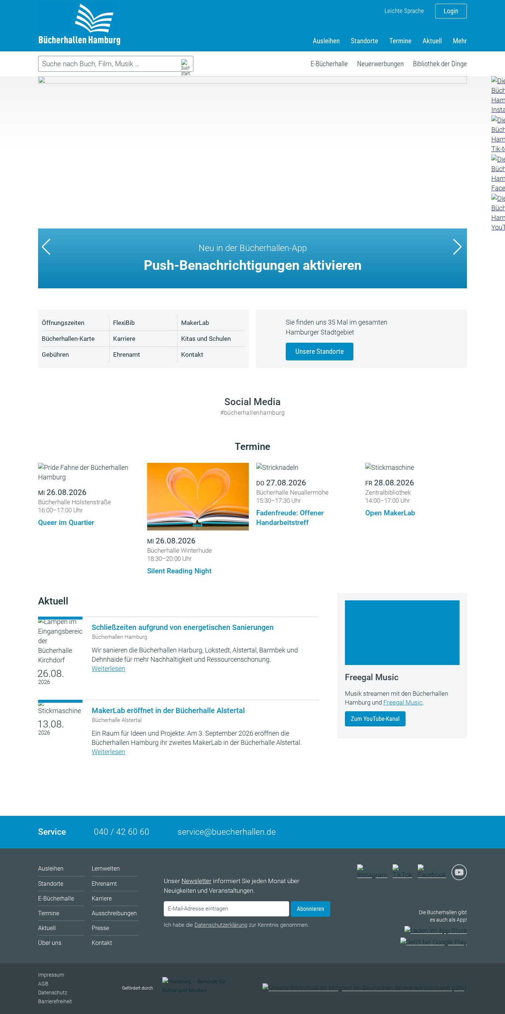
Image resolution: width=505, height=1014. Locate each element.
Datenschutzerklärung (220, 925)
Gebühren (55, 354)
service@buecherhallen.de (226, 832)
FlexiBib (124, 322)
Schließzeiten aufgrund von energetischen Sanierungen (183, 627)
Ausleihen (326, 41)
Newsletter (196, 881)
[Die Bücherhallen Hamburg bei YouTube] (459, 875)
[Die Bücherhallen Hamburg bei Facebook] (434, 875)
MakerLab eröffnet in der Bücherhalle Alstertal (168, 710)
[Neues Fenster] (497, 95)
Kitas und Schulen (206, 338)
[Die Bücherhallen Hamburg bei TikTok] (405, 875)
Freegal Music (403, 702)
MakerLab (195, 322)
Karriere (124, 338)
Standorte (364, 41)
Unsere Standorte (319, 351)
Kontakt (192, 354)
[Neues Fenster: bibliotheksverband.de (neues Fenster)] (364, 988)
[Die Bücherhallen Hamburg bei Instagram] (374, 875)
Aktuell (432, 41)
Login (451, 11)
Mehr (460, 41)
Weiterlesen (108, 668)
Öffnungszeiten (63, 322)
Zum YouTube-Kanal (375, 718)
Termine (400, 41)
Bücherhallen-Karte (68, 338)
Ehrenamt (126, 354)
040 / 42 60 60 (121, 832)
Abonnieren (310, 908)
